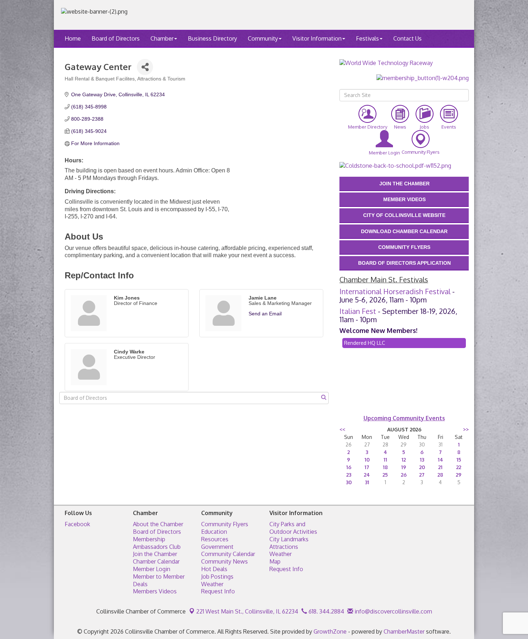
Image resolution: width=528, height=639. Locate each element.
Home (73, 38)
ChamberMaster (404, 631)
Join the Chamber (155, 553)
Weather (212, 584)
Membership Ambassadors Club (157, 543)
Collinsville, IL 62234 (247, 611)
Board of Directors (116, 38)
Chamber (161, 38)
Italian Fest (357, 311)
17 (367, 467)
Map (275, 561)
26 (404, 475)
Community (263, 38)
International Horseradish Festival (394, 291)
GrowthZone (330, 631)
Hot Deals (214, 569)
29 (459, 475)
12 (404, 460)
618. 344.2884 (325, 611)
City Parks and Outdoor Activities (293, 527)
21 (440, 467)
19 (403, 467)
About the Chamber (158, 524)
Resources (214, 539)
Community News (224, 561)
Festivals (367, 38)
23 (348, 475)
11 (385, 460)
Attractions (283, 546)
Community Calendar (228, 553)
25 (385, 475)
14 (440, 460)
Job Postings (217, 576)
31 (367, 482)
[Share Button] (145, 67)
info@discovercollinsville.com (392, 611)
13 (422, 460)
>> (466, 429)
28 (440, 475)
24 (367, 475)
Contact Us (407, 38)
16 (348, 467)
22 (458, 467)
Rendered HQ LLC (364, 343)
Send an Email (265, 313)
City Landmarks (289, 539)
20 (422, 467)
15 (459, 460)
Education (214, 531)
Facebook (77, 524)
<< (342, 429)
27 (422, 475)
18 (385, 467)
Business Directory (212, 38)
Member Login (151, 569)
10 (367, 460)
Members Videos (155, 591)
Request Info (218, 591)
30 (349, 482)
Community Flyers (224, 524)
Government (217, 546)
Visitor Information (317, 38)
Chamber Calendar (156, 561)
